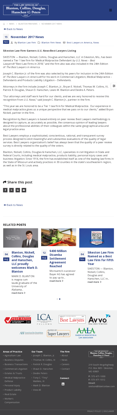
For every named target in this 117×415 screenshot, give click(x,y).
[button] (111, 10)
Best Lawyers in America (79, 42)
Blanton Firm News (51, 42)
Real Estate (10, 394)
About (65, 355)
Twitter (11, 190)
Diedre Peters (40, 373)
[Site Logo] (26, 10)
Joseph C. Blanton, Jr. (44, 355)
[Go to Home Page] (4, 24)
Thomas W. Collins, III (44, 359)
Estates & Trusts (13, 373)
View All (37, 389)
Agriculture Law (13, 355)
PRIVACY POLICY (94, 411)
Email (24, 190)
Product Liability (13, 389)
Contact (66, 368)
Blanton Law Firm (27, 42)
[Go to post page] (20, 238)
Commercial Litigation (16, 368)
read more (18, 292)
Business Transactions (16, 364)
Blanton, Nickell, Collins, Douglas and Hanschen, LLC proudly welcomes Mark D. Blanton (25, 261)
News (96, 42)
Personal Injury (12, 385)
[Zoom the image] (101, 351)
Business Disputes (14, 359)
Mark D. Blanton (41, 385)
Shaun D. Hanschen (43, 368)
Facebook (5, 190)
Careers (65, 364)
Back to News (14, 29)
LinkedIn (18, 190)
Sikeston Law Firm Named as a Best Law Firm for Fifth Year (101, 258)
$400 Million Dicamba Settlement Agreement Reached (58, 258)
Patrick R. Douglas (42, 364)
